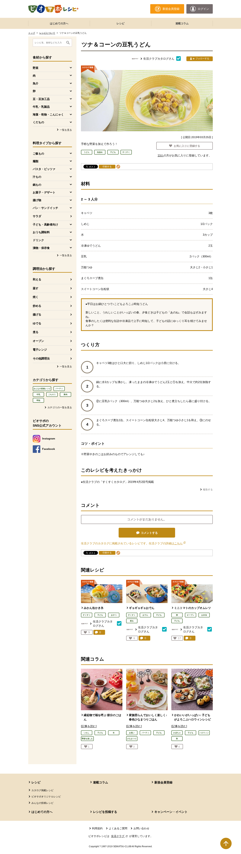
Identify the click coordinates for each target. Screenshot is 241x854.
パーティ (59, 389)
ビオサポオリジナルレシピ (46, 796)
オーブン (38, 340)
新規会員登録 (163, 782)
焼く (35, 297)
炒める (37, 305)
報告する (208, 489)
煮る (35, 332)
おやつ (114, 615)
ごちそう (52, 394)
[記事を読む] (89, 726)
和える (37, 279)
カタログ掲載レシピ (42, 790)
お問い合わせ (141, 828)
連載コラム (182, 23)
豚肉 (65, 394)
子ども (100, 615)
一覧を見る (66, 129)
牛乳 (38, 394)
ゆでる (37, 323)
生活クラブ (119, 836)
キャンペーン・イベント (171, 811)
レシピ (120, 23)
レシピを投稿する (105, 811)
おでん (145, 615)
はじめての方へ (59, 23)
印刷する (107, 166)
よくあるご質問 (118, 828)
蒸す (35, 288)
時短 (38, 400)
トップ (31, 33)
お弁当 (204, 615)
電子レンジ (40, 349)
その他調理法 (41, 358)
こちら (179, 543)
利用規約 (97, 828)
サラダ (37, 216)
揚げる (37, 314)
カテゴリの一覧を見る (59, 407)
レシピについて (47, 33)
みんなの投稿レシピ (42, 389)
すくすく (86, 615)
